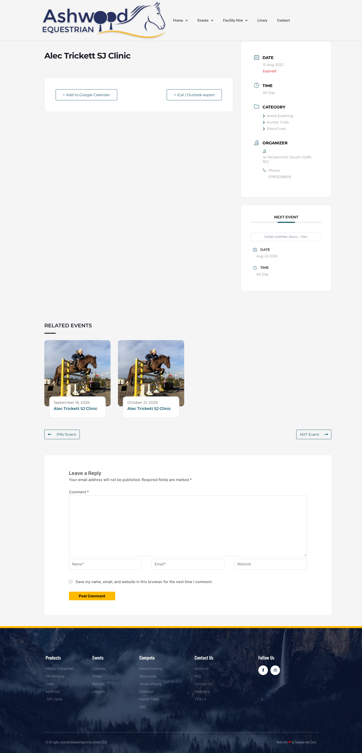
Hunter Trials (278, 122)
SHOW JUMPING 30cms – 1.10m (286, 237)
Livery (262, 20)
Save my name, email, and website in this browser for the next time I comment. (144, 581)
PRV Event (66, 434)
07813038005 (280, 177)
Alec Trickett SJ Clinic (75, 408)
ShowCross (276, 128)
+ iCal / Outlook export (194, 94)
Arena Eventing (280, 116)
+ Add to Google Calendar (86, 94)
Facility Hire (233, 20)
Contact (283, 20)
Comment (79, 492)
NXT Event (309, 434)
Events (203, 20)
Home (178, 20)
